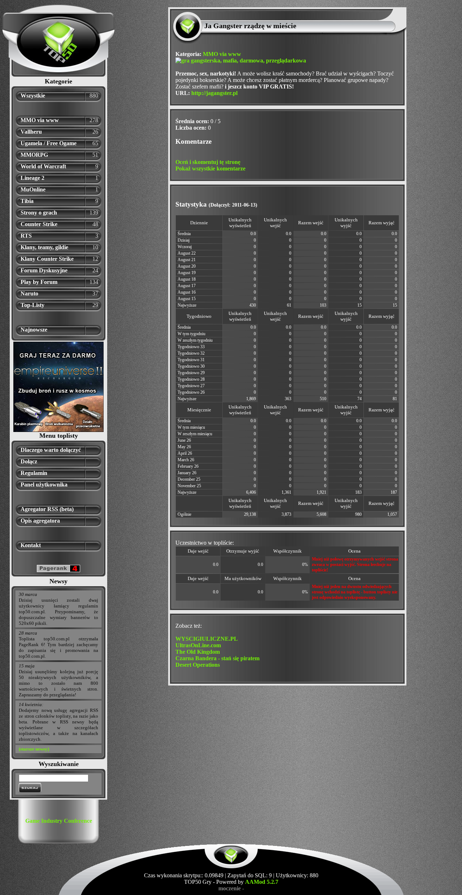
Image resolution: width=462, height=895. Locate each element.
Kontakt (31, 545)
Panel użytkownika (44, 484)
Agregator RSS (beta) (47, 509)
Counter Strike (39, 224)
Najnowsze (34, 330)
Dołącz (29, 461)
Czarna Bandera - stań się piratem (217, 658)
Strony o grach (39, 212)
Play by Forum (39, 282)
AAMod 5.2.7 (261, 882)
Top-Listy (32, 305)
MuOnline (33, 189)
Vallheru (31, 132)
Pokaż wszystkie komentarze (210, 168)
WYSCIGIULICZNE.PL (206, 639)
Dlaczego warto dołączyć (51, 450)
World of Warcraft (43, 166)
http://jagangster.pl (214, 93)
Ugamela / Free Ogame (49, 143)
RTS (26, 236)
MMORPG (34, 155)
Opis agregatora (40, 521)
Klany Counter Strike (47, 259)
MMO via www (40, 120)
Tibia (27, 201)
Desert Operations (197, 665)
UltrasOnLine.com (198, 645)
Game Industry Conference (58, 821)
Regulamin (34, 473)
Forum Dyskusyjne (44, 270)
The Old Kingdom (197, 652)
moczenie (229, 888)
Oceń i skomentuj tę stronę (207, 162)
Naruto (29, 293)
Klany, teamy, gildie (44, 247)
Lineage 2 (32, 178)
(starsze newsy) (34, 749)
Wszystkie (33, 95)
